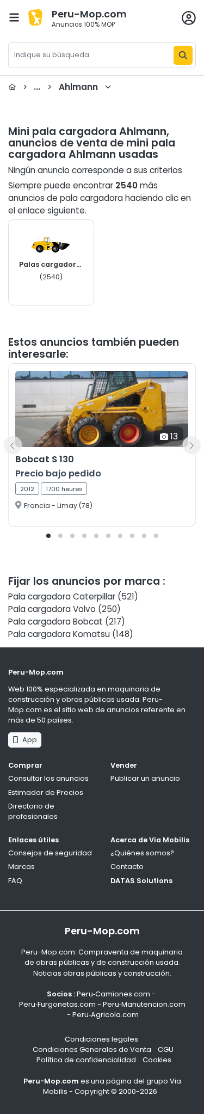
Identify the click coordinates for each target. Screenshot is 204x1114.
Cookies (157, 1059)
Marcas (21, 866)
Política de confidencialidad (86, 1059)
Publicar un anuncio (145, 778)
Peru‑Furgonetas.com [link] (57, 1004)
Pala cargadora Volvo (52, 609)
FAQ (15, 880)
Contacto (127, 866)
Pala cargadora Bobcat (55, 621)
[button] (48, 536)
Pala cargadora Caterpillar (61, 596)
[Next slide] (191, 445)
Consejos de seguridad (50, 853)
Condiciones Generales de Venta (92, 1049)
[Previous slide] (12, 445)
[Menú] (14, 17)
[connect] (188, 18)
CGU (166, 1049)
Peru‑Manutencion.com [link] (144, 1004)
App (28, 739)
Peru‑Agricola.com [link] (105, 1014)
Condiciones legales (101, 1039)
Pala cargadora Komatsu (59, 634)
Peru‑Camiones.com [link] (113, 994)
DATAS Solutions (141, 880)
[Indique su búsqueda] (183, 55)
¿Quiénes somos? (142, 853)
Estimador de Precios (45, 792)
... (60, 87)
